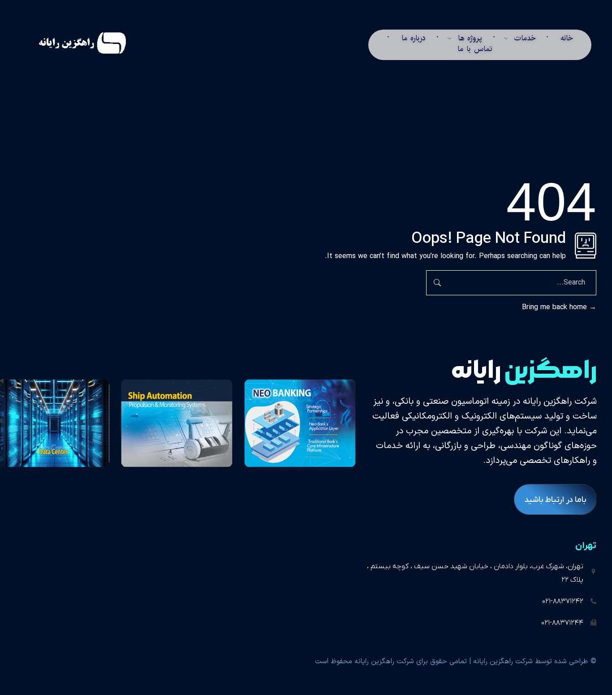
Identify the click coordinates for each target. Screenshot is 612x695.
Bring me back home (555, 307)
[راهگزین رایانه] (71, 43)
